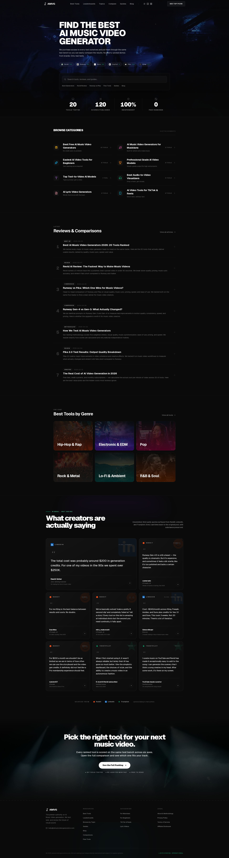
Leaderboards (89, 4)
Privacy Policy (162, 818)
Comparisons (88, 835)
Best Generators (68, 86)
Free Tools (107, 86)
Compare (112, 4)
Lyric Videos (124, 826)
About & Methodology (165, 814)
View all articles (166, 232)
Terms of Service (163, 822)
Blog (132, 4)
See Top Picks (176, 4)
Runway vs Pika (95, 86)
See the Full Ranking (113, 765)
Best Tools (74, 4)
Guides (123, 4)
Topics (102, 4)
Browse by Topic (89, 822)
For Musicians (125, 814)
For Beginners (125, 818)
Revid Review (82, 86)
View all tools (167, 415)
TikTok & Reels (125, 822)
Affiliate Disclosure (164, 826)
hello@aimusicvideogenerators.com (61, 828)
